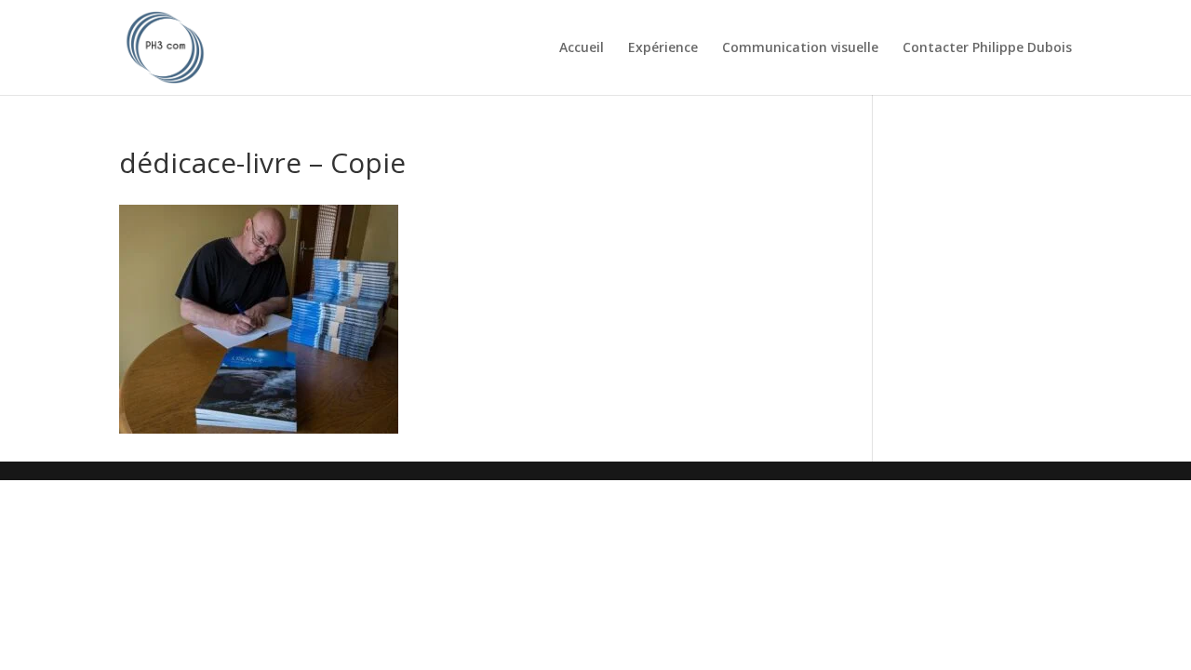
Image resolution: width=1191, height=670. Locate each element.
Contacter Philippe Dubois (987, 48)
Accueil (581, 48)
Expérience (663, 48)
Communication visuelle (800, 48)
